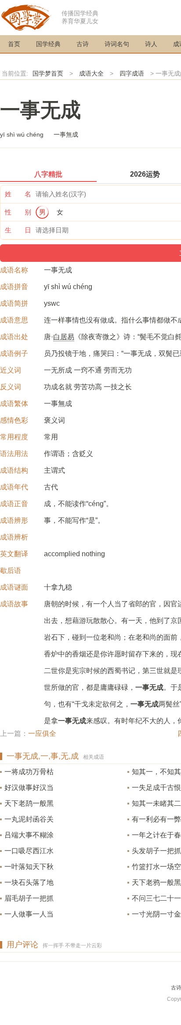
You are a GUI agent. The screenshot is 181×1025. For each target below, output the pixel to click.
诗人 (151, 43)
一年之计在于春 (156, 835)
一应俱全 (42, 733)
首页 (14, 43)
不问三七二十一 (156, 898)
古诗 (82, 43)
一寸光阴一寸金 (156, 914)
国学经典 (48, 43)
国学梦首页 (48, 73)
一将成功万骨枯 (29, 771)
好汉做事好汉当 (29, 787)
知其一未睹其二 (156, 803)
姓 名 (18, 194)
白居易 (63, 336)
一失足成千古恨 (156, 787)
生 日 (18, 230)
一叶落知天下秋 (29, 866)
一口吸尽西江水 (29, 851)
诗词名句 (117, 43)
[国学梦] (26, 17)
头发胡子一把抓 (156, 851)
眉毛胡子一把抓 (29, 898)
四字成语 (131, 73)
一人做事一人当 (29, 914)
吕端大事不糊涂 (29, 835)
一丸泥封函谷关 (29, 819)
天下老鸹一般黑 (29, 803)
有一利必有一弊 (156, 819)
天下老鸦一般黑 (156, 882)
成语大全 (91, 73)
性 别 (18, 212)
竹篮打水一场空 (156, 866)
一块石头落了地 (29, 882)
